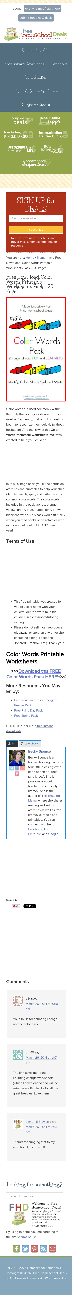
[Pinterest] (17, 774)
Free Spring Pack (26, 715)
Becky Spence (39, 751)
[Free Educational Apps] (49, 121)
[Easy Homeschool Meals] (53, 149)
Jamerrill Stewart (37, 1122)
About (17, 8)
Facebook (35, 829)
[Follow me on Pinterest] (34, 1251)
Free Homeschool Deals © (36, 33)
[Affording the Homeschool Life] (21, 149)
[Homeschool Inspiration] (36, 165)
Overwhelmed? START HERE (42, 8)
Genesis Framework (29, 1278)
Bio (13, 743)
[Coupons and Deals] (22, 121)
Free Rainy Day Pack (28, 710)
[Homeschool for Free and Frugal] (53, 135)
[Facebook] (17, 768)
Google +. (55, 834)
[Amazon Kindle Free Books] (18, 135)
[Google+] (22, 768)
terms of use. (28, 1237)
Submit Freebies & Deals (36, 18)
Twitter (48, 829)
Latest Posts (31, 743)
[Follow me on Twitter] (25, 1251)
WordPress (52, 1278)
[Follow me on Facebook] (16, 1251)
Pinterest (34, 834)
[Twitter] (11, 768)
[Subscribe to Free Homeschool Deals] (43, 1251)
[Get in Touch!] (52, 1251)
